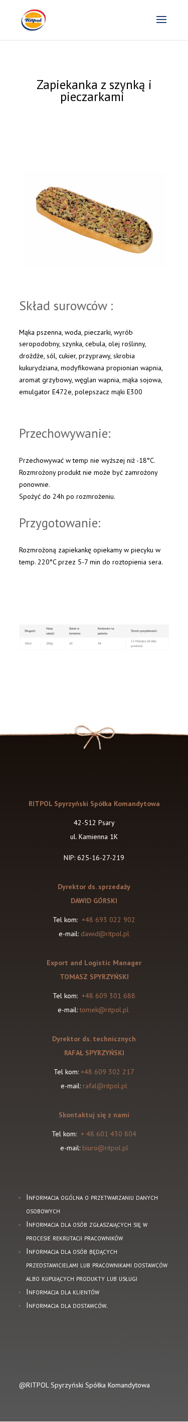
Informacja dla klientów (62, 1291)
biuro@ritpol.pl (105, 1147)
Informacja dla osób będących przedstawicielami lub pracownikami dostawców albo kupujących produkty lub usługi (96, 1264)
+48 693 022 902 (108, 919)
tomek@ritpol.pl (105, 1009)
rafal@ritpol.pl (105, 1085)
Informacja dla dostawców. (67, 1305)
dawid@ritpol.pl (105, 933)
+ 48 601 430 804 (108, 1133)
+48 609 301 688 (107, 995)
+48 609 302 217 (107, 1071)
